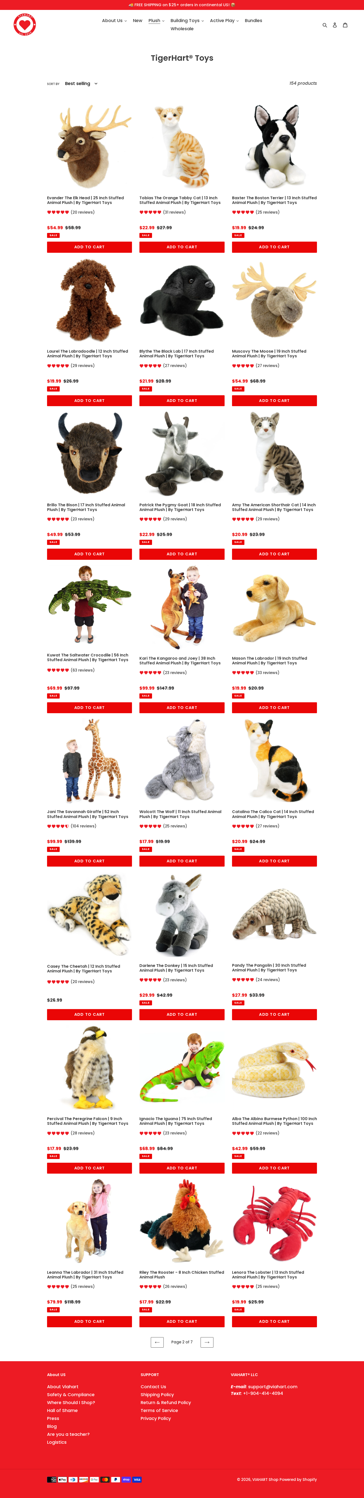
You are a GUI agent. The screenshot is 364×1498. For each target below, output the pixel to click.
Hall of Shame (62, 1410)
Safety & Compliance (71, 1394)
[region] (182, 5)
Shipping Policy (157, 1394)
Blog (52, 1426)
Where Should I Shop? (71, 1402)
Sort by (53, 84)
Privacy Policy (156, 1418)
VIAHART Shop (265, 1479)
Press (53, 1418)
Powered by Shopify (298, 1479)
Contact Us (153, 1387)
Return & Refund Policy (166, 1402)
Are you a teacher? (68, 1434)
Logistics (57, 1442)
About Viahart (62, 1387)
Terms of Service (159, 1410)
